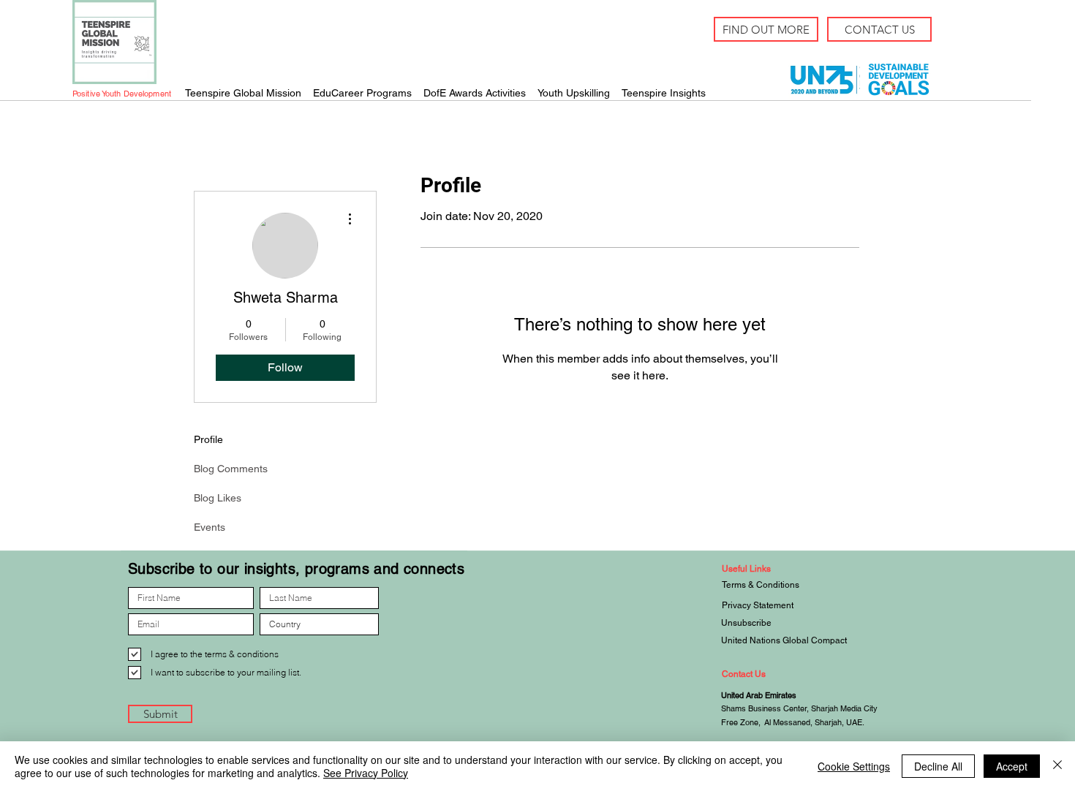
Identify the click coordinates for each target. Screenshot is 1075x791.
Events (209, 527)
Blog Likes (217, 498)
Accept (1011, 766)
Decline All (938, 766)
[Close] (1057, 766)
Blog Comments (231, 468)
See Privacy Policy (365, 772)
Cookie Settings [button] (854, 766)
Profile (208, 439)
